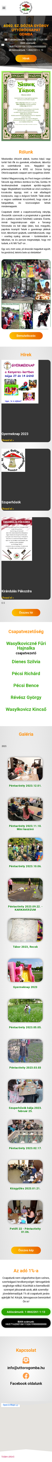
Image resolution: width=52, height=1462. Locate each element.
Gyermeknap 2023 (14, 434)
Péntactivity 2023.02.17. (25, 1148)
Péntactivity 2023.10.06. (25, 866)
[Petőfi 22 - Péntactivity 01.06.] (25, 1222)
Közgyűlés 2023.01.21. (25, 1188)
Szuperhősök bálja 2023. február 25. (25, 1109)
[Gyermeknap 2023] (25, 981)
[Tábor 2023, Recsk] (25, 940)
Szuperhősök (11, 502)
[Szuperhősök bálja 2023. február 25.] (25, 1102)
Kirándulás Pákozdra (16, 591)
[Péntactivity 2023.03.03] (25, 1061)
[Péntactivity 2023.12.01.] (25, 779)
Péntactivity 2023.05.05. (25, 1027)
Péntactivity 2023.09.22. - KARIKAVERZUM (25, 908)
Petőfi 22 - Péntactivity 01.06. (25, 1230)
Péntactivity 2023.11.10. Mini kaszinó (25, 827)
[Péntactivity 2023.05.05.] (25, 1021)
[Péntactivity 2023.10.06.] (25, 860)
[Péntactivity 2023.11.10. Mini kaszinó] (25, 820)
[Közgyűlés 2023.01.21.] (25, 1182)
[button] (4, 7)
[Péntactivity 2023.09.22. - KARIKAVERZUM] (25, 900)
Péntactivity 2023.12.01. (25, 785)
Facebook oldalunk (26, 1383)
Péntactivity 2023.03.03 (25, 1067)
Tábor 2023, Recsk (25, 946)
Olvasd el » (7, 440)
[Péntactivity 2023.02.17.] (25, 1142)
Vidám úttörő (7, 1456)
